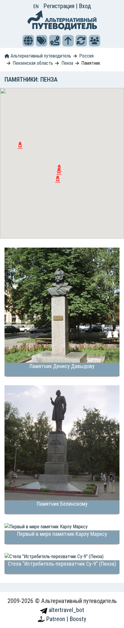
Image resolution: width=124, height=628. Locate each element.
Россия (86, 56)
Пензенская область (33, 63)
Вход (85, 6)
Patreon (56, 619)
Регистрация (59, 6)
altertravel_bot (65, 610)
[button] (28, 40)
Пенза (67, 63)
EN (36, 6)
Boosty (78, 619)
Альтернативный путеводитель (40, 56)
